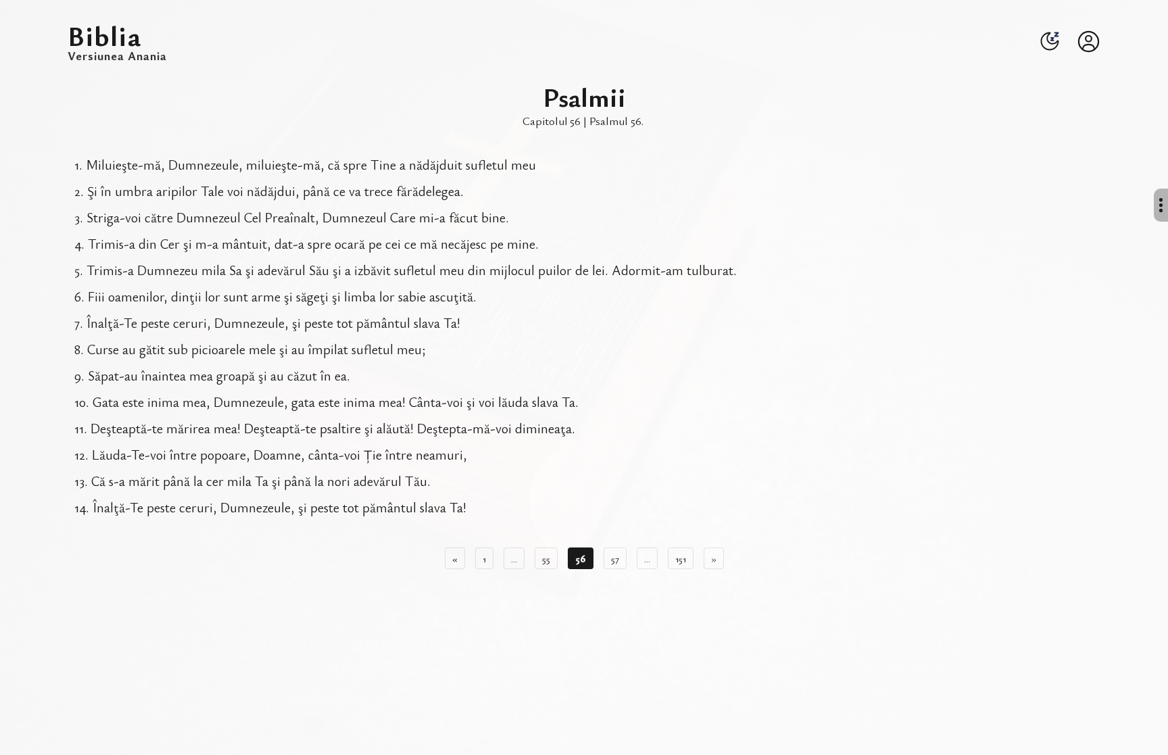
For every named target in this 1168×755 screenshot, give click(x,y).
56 (580, 558)
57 (615, 558)
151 (680, 558)
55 (546, 558)
